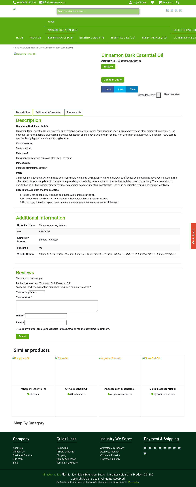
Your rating (22, 292)
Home (19, 37)
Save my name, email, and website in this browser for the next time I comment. (64, 328)
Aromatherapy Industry (112, 448)
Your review (24, 297)
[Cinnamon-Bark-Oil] (54, 54)
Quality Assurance (66, 459)
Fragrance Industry (110, 459)
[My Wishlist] (153, 2)
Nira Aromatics (52, 474)
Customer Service (22, 455)
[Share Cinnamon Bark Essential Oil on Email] (139, 99)
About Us (35, 37)
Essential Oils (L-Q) (123, 37)
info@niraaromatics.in (54, 2)
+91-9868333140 (26, 2)
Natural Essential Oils (62, 30)
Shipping (61, 455)
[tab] (23, 112)
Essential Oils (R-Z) (154, 37)
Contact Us (19, 451)
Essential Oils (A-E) (60, 37)
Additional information (48, 112)
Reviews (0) (74, 112)
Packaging (62, 448)
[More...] (149, 89)
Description (23, 112)
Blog (15, 462)
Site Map (18, 459)
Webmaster (133, 482)
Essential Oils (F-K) (91, 37)
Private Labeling (65, 451)
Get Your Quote (113, 79)
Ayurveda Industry (110, 451)
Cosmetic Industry (110, 455)
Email (20, 322)
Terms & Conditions (67, 462)
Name (20, 315)
